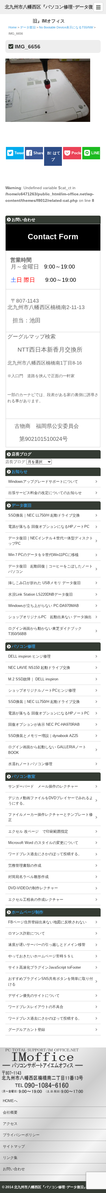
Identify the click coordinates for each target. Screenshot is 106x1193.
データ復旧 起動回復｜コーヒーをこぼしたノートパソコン (50, 569)
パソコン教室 (23, 776)
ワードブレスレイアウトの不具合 (35, 1007)
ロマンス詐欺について (26, 933)
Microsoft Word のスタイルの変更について (43, 843)
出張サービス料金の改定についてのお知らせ (45, 493)
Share (38, 153)
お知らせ (19, 471)
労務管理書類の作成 (24, 865)
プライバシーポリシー (21, 1135)
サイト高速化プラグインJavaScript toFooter (44, 967)
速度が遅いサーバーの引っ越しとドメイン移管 (46, 944)
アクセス (10, 1123)
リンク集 (10, 1158)
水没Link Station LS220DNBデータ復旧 (40, 594)
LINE (95, 153)
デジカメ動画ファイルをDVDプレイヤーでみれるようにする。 (50, 800)
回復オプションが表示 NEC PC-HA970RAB (44, 724)
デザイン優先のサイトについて (34, 995)
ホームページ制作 (27, 912)
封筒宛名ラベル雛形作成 (28, 877)
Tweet (19, 153)
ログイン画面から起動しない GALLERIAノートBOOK (47, 749)
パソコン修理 (23, 646)
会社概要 (10, 1112)
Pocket (77, 153)
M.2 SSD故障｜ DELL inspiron (33, 679)
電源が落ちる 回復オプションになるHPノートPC (48, 526)
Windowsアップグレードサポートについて (43, 481)
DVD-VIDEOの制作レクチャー (33, 888)
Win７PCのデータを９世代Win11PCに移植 (43, 555)
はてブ (55, 156)
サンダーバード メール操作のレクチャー (43, 786)
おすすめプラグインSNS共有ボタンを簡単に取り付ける (50, 981)
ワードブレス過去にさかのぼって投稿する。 (45, 854)
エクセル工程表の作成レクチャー (35, 899)
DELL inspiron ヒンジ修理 (29, 656)
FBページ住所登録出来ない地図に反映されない (47, 922)
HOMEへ (10, 1101)
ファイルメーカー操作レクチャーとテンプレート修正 (50, 817)
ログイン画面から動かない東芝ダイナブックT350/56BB (45, 631)
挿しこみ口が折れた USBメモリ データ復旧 (44, 583)
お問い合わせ (14, 1169)
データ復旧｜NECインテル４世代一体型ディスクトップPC (50, 541)
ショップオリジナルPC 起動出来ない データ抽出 (50, 617)
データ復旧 (21, 505)
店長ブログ (15, 461)
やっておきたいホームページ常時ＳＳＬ (41, 956)
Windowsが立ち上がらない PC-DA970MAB (43, 606)
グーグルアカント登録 (26, 1029)
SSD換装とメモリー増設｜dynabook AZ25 (43, 736)
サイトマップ (14, 1146)
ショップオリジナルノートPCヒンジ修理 (42, 690)
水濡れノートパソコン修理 (30, 764)
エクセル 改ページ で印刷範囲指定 (38, 831)
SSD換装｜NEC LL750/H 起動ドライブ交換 (44, 515)
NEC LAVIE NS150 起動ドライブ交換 (39, 667)
